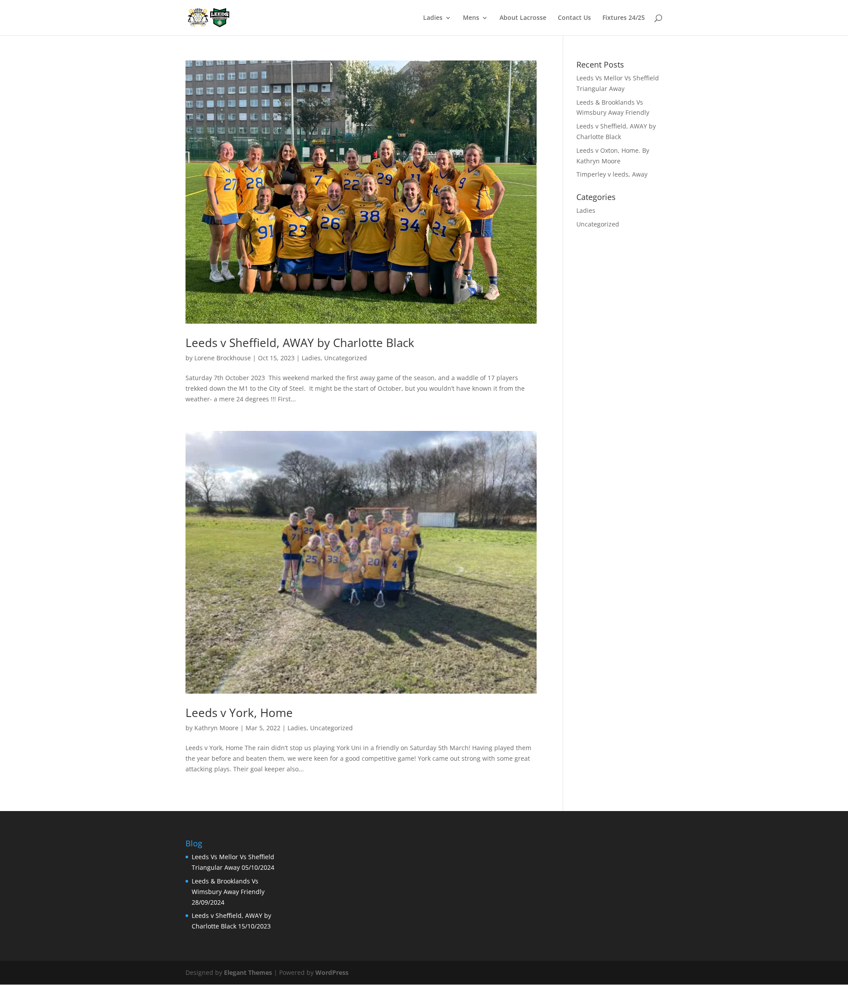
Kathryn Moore (216, 728)
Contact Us (574, 18)
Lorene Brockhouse (222, 358)
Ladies (433, 18)
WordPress (331, 972)
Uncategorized (345, 358)
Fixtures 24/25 (623, 18)
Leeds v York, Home (239, 713)
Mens (471, 18)
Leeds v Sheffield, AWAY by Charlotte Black (300, 343)
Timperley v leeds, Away (611, 174)
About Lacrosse (523, 18)
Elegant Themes (248, 972)
